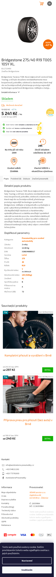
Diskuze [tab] (26, 178)
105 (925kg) (27, 275)
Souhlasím (26, 570)
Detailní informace (9, 92)
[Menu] (49, 3)
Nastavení (27, 560)
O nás (3, 496)
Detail (48, 370)
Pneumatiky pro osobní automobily (33, 239)
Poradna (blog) (7, 507)
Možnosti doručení (14, 105)
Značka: (10, 71)
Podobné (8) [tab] (16, 178)
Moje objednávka (8, 492)
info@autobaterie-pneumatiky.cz (20, 465)
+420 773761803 (12, 473)
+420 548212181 (12, 469)
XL (23, 278)
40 (23, 262)
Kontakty (5, 503)
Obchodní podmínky (10, 518)
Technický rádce (8, 510)
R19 (23, 265)
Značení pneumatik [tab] (40, 178)
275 (23, 258)
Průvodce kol (7, 514)
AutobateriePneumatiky (16, 478)
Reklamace (6, 525)
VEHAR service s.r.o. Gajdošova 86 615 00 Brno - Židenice (38, 495)
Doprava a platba (8, 499)
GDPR (3, 521)
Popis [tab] (6, 178)
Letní (24, 255)
